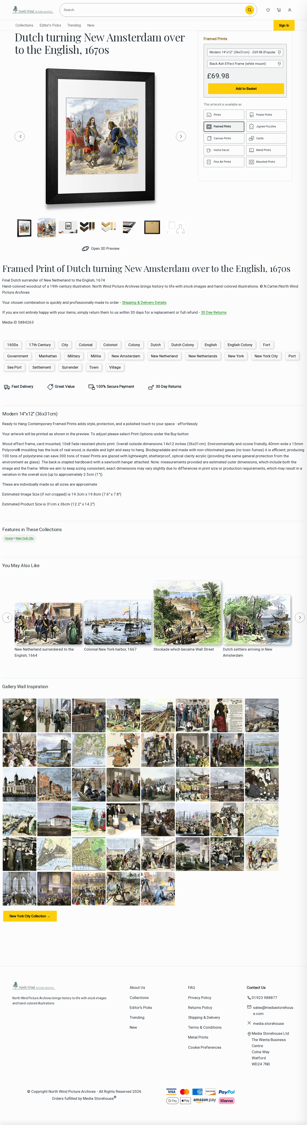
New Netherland (164, 356)
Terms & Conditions (205, 1027)
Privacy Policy (199, 997)
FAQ (191, 987)
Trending (74, 25)
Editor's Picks (50, 25)
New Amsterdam (126, 356)
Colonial (86, 345)
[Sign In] (290, 10)
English (211, 345)
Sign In (284, 25)
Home (9, 538)
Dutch (156, 345)
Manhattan (48, 356)
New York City (266, 356)
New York (236, 356)
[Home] (32, 10)
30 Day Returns (214, 312)
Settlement (41, 367)
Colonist (110, 345)
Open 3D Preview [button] (105, 248)
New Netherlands (203, 356)
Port (292, 356)
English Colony (240, 345)
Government (17, 356)
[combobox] (153, 10)
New (90, 25)
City (65, 345)
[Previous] (19, 136)
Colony (134, 345)
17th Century (40, 345)
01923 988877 (264, 997)
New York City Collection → (30, 916)
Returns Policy (200, 1007)
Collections (24, 25)
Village (115, 367)
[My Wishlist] (268, 10)
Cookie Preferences (204, 1047)
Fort (266, 345)
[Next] (181, 136)
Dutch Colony (182, 345)
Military (74, 356)
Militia (96, 356)
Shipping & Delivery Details (144, 302)
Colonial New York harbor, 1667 (110, 649)
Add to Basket (246, 89)
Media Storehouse (98, 1098)
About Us (137, 987)
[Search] (249, 9)
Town (93, 367)
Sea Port (14, 367)
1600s (12, 345)
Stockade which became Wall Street (184, 649)
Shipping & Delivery (204, 1017)
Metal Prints (198, 1037)
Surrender (70, 367)
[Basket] (279, 10)
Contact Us (256, 987)
